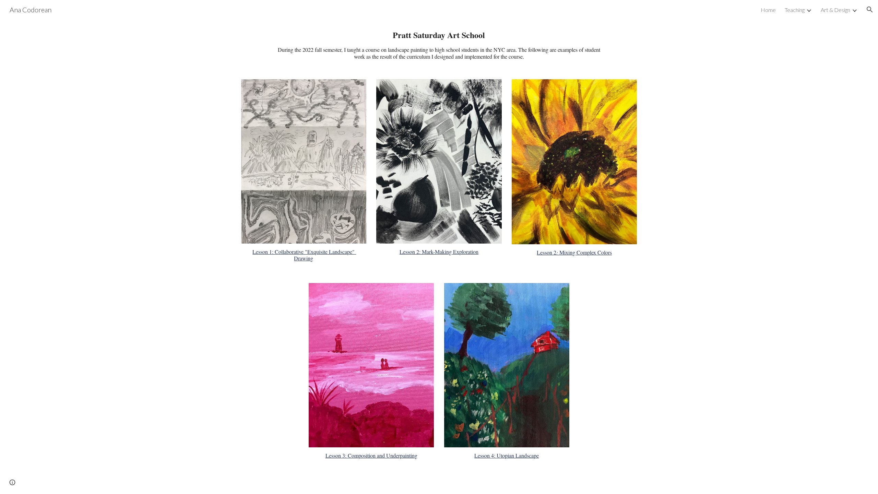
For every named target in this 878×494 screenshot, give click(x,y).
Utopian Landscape (518, 455)
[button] (870, 9)
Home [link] (768, 10)
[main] (439, 45)
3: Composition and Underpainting (379, 455)
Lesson (408, 251)
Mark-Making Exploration (450, 251)
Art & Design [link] (835, 10)
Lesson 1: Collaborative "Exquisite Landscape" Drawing (304, 255)
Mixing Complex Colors (585, 252)
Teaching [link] (795, 10)
